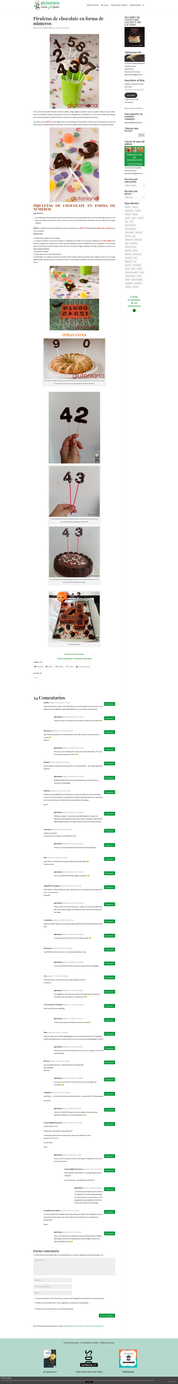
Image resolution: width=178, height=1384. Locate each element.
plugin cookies (173, 1381)
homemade (128, 258)
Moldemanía (128, 1371)
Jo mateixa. (48, 920)
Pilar (45, 1032)
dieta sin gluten (129, 232)
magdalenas (128, 261)
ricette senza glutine (136, 279)
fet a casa (127, 236)
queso (133, 268)
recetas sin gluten (130, 276)
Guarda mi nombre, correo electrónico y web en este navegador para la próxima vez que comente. (70, 1298)
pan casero (128, 265)
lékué (135, 258)
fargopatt (47, 1092)
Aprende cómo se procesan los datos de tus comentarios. (84, 1326)
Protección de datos (71, 1343)
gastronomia (128, 239)
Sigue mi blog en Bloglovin (134, 108)
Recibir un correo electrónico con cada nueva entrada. (54, 1309)
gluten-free (134, 243)
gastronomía (137, 239)
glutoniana (39, 28)
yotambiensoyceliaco (52, 1210)
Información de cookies (90, 1343)
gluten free (128, 250)
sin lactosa (135, 287)
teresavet (47, 829)
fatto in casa (139, 232)
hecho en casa (137, 254)
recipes (139, 276)
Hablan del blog (135, 5)
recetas (142, 272)
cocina (131, 221)
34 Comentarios (64, 28)
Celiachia (137, 210)
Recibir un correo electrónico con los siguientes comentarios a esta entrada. (62, 1303)
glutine (135, 250)
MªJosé (46, 1061)
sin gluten (128, 287)
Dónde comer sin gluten (119, 5)
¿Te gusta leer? (50, 1371)
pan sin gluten (137, 265)
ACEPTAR (89, 1382)
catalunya (135, 207)
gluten (127, 243)
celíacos (127, 218)
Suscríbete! (131, 95)
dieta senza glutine (130, 229)
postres (55, 28)
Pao (45, 857)
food (133, 236)
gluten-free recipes (130, 247)
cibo (126, 221)
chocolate (140, 218)
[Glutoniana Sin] (135, 58)
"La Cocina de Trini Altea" (53, 1004)
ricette (127, 279)
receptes (139, 268)
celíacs (134, 218)
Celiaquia (128, 214)
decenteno (48, 948)
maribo (46, 702)
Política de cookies (107, 1343)
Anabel (46, 762)
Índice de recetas (93, 5)
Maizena (47, 791)
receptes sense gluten (131, 272)
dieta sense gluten (130, 225)
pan (135, 261)
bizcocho (127, 207)
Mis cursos (104, 5)
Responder (109, 704)
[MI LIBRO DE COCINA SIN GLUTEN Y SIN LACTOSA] (135, 46)
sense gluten (128, 283)
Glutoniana (80, 654)
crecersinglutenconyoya (53, 1123)
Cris (45, 976)
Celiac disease (129, 210)
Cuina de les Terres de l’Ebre (89, 1371)
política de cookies (125, 1380)
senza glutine (138, 283)
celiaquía (134, 214)
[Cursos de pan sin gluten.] (135, 156)
